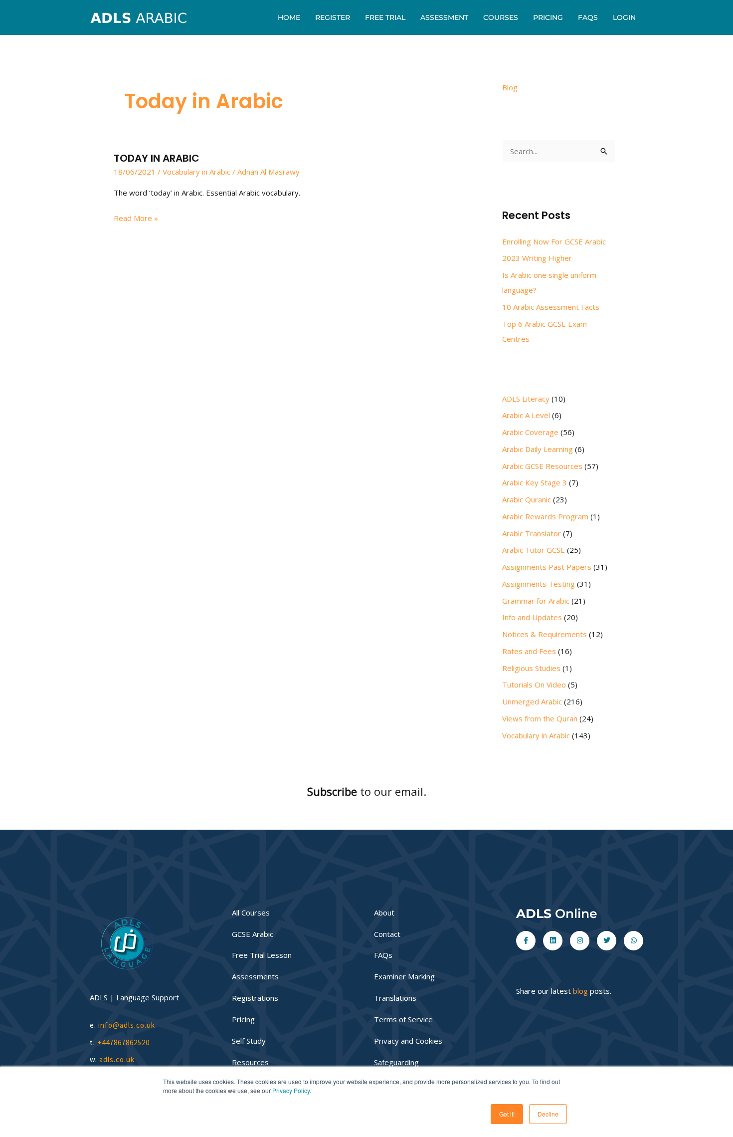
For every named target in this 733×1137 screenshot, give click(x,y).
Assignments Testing (538, 584)
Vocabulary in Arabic (196, 172)
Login (624, 17)
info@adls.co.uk (126, 1025)
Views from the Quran (539, 718)
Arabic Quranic (526, 499)
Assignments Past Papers (546, 567)
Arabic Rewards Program (545, 516)
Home (289, 17)
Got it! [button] (507, 1114)
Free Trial (385, 17)
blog (580, 991)
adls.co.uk (118, 1059)
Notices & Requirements (544, 634)
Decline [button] (548, 1114)
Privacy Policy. (291, 1090)
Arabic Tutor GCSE (533, 550)
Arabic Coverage (530, 432)
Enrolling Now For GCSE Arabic (554, 241)
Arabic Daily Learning (537, 449)
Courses (500, 17)
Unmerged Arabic (532, 701)
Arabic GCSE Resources (542, 466)
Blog (510, 87)
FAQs (588, 17)
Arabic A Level (526, 415)
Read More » (136, 217)
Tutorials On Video (534, 684)
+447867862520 (123, 1042)
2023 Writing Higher (537, 258)
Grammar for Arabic (535, 601)
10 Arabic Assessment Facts (550, 307)
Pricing (548, 17)
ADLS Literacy (526, 399)
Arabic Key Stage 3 (534, 482)
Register (332, 17)
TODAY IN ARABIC (156, 158)
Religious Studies (531, 668)
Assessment (444, 17)
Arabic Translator (531, 533)
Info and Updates (532, 617)
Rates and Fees (529, 651)
